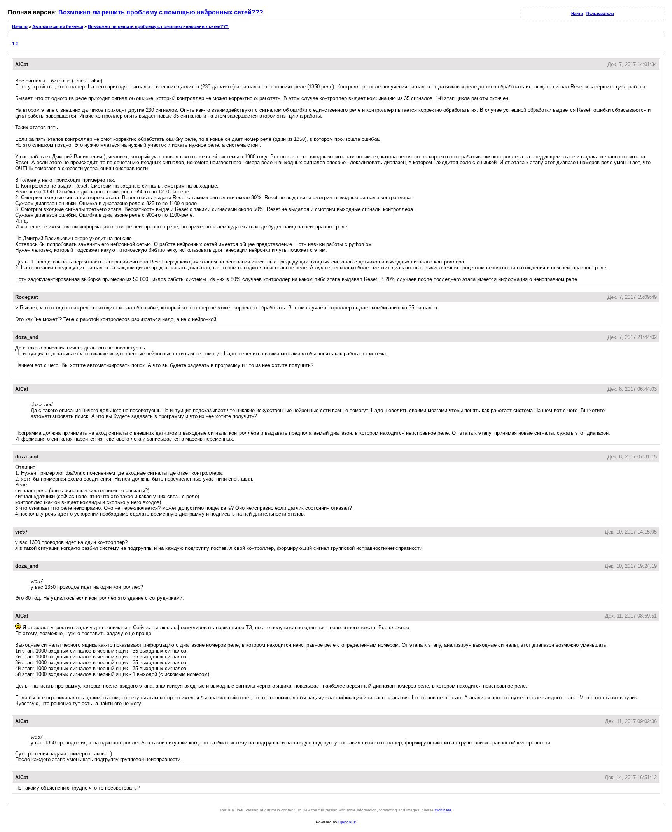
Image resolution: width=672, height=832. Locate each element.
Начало (20, 26)
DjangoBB (347, 822)
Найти (577, 13)
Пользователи (600, 13)
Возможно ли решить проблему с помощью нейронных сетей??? (160, 12)
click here (443, 810)
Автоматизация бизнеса (57, 26)
